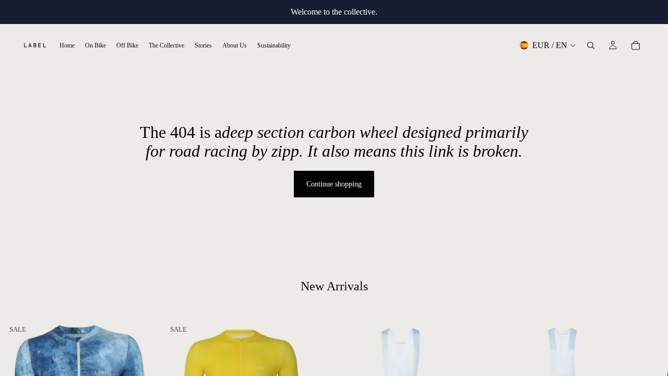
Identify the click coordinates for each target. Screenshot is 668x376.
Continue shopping (334, 184)
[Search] (590, 45)
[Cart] (635, 45)
